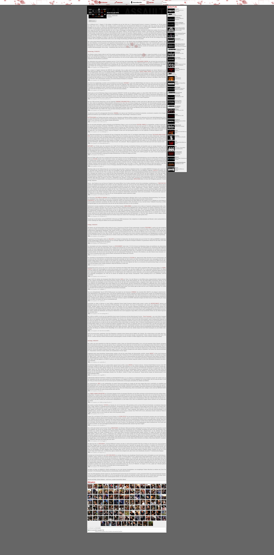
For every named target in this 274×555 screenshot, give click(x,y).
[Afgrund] (127, 488)
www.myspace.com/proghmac (97, 236)
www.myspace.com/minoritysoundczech (100, 98)
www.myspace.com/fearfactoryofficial (99, 194)
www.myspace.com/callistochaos (98, 243)
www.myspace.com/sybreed (97, 300)
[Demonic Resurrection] (153, 488)
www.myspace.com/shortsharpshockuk (99, 80)
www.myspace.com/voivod (96, 413)
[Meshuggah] (134, 525)
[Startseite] (92, 3)
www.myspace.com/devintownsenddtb (99, 330)
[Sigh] (148, 509)
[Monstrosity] (127, 509)
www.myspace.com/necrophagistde (99, 313)
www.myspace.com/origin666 (97, 375)
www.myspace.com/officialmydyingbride (100, 466)
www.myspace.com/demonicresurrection (100, 110)
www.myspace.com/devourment (98, 254)
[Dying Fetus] (124, 525)
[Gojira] (148, 499)
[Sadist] (90, 520)
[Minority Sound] (137, 488)
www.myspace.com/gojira (96, 166)
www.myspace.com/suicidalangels (98, 131)
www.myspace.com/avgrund (97, 90)
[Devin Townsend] (148, 515)
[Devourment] (90, 509)
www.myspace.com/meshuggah (98, 441)
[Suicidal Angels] (148, 493)
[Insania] (100, 493)
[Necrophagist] (111, 515)
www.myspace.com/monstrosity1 (98, 276)
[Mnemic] (132, 515)
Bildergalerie (92, 21)
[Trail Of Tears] (127, 493)
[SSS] (111, 488)
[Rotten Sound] (105, 493)
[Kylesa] (105, 509)
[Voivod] (103, 525)
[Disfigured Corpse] (95, 488)
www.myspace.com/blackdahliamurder (99, 143)
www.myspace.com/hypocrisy (97, 452)
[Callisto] (148, 504)
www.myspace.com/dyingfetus (97, 425)
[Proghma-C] (127, 504)
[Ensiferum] (137, 499)
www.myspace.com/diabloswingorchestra (100, 402)
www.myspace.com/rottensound (98, 121)
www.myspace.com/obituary (97, 154)
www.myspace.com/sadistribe (97, 362)
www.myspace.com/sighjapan (97, 289)
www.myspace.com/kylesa (96, 265)
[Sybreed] (100, 515)
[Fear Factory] (95, 504)
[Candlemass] (111, 504)
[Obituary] (105, 499)
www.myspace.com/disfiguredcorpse (99, 67)
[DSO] (153, 520)
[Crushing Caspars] (90, 515)
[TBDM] (90, 499)
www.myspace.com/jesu (96, 390)
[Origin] (116, 520)
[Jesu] (137, 520)
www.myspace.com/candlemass (98, 216)
